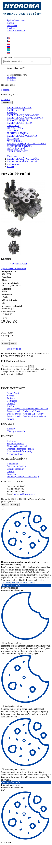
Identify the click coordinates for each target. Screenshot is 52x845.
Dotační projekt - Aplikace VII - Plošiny (25, 414)
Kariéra (10, 406)
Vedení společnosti (15, 443)
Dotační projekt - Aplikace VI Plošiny (24, 411)
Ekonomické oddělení (17, 446)
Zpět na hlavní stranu (16, 20)
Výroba (10, 395)
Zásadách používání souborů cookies (18, 582)
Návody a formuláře (16, 30)
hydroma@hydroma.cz (24, 494)
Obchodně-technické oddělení (20, 449)
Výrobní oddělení (15, 454)
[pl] (8, 44)
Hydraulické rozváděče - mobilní (22, 161)
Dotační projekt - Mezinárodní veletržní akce (27, 408)
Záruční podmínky (15, 469)
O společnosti (13, 393)
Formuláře (11, 474)
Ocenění (11, 403)
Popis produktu (14, 349)
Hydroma (11, 441)
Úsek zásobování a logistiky (19, 451)
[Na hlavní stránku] (21, 15)
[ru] (8, 47)
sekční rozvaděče (15, 164)
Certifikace (12, 401)
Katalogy (11, 28)
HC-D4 (10, 166)
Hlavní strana (13, 156)
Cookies (10, 471)
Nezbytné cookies (12, 643)
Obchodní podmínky (16, 466)
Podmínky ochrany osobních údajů (23, 476)
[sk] (8, 53)
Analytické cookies (13, 706)
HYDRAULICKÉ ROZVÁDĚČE (23, 159)
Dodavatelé (12, 25)
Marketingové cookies (14, 769)
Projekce (11, 398)
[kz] (8, 50)
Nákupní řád (12, 463)
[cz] (8, 41)
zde (27, 383)
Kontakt (10, 23)
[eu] (8, 38)
